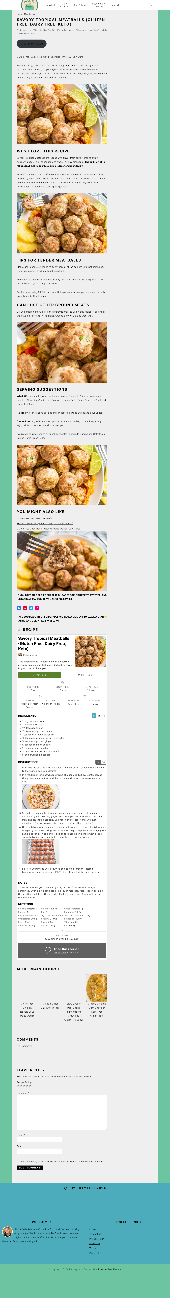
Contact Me (95, 1234)
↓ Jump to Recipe (31, 43)
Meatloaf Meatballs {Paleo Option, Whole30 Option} (45, 523)
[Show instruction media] (98, 762)
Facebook (94, 1243)
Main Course (64, 5)
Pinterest (94, 1253)
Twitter (93, 1248)
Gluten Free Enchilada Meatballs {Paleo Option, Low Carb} (48, 528)
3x (103, 716)
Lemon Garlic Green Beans (77, 400)
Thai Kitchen (40, 296)
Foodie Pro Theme (109, 1269)
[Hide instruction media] (103, 762)
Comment (23, 1093)
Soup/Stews (79, 5)
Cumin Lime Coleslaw (49, 400)
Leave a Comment (26, 33)
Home (19, 14)
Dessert (115, 5)
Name (21, 1135)
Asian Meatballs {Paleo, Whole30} (35, 518)
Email (21, 1146)
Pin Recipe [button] (86, 675)
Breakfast (50, 5)
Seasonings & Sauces (98, 5)
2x (98, 716)
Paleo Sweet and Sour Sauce (86, 412)
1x (94, 716)
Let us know (60, 952)
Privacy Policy (97, 1239)
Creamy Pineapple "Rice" (73, 396)
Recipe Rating (24, 1082)
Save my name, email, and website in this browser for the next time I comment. (63, 1161)
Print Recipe (41, 675)
